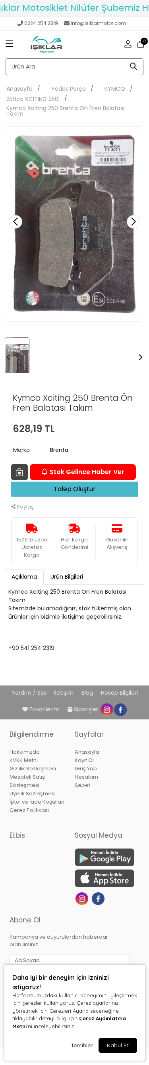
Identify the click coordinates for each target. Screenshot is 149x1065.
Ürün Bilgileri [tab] (66, 577)
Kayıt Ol (84, 760)
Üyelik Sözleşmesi (33, 793)
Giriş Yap (86, 768)
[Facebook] (99, 898)
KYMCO (114, 88)
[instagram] (106, 709)
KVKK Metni (24, 760)
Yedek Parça (68, 88)
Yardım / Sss (30, 693)
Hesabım (86, 777)
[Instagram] (83, 898)
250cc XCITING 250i (33, 99)
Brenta (59, 450)
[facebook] (120, 709)
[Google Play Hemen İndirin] (102, 857)
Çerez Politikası (29, 810)
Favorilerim (44, 709)
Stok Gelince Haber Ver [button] (87, 471)
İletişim (64, 693)
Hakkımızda (25, 752)
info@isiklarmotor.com (98, 23)
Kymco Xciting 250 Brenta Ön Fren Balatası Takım (65, 110)
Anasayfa (19, 88)
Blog (88, 693)
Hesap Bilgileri (119, 693)
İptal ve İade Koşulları (37, 802)
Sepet (82, 785)
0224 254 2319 (41, 23)
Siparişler (86, 709)
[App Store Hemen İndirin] (102, 878)
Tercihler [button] (82, 1045)
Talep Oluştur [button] (75, 488)
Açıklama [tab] (24, 577)
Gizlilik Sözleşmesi (33, 768)
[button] (9, 44)
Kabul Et (118, 1045)
